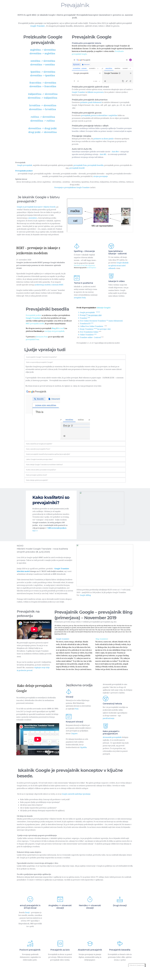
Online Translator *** (88, 335)
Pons (76, 709)
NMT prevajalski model (35, 323)
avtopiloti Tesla (80, 298)
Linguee (74, 733)
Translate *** (85, 318)
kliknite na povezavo (95, 92)
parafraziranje (108, 718)
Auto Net (115, 151)
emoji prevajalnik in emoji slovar (30, 906)
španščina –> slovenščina (43, 71)
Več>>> (35, 531)
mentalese (33, 218)
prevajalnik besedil (76, 168)
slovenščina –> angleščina (43, 53)
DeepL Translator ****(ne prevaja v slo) (95, 329)
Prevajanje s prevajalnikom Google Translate (72, 187)
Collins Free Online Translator (92, 326)
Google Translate (78, 92)
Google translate (62, 639)
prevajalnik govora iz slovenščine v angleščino (99, 115)
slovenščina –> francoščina (42, 86)
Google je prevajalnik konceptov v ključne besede (36, 207)
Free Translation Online (89, 332)
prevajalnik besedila (95, 165)
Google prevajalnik (24, 165)
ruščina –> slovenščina (43, 116)
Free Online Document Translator (93, 321)
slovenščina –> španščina (42, 75)
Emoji (27, 912)
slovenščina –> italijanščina (43, 97)
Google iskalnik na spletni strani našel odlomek (118, 265)
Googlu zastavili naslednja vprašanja (76, 794)
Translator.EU (85, 323)
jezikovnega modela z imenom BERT (49, 285)
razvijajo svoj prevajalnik (54, 331)
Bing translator (101, 639)
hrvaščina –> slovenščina (42, 105)
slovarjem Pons (42, 337)
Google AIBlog (85, 595)
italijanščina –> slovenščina (42, 93)
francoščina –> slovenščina (42, 82)
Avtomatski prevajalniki (112, 737)
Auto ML (103, 154)
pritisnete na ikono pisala (103, 139)
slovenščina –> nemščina (42, 64)
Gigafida (83, 747)
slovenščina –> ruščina (42, 120)
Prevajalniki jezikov (33, 315)
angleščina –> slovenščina (43, 49)
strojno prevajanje (100, 176)
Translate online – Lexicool (90, 337)
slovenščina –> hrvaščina (43, 109)
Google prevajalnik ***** (90, 312)
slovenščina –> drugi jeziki (42, 128)
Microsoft (60, 328)
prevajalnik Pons (80, 165)
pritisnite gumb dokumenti (91, 102)
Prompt (91, 315)
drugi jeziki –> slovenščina (42, 132)
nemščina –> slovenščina (43, 60)
